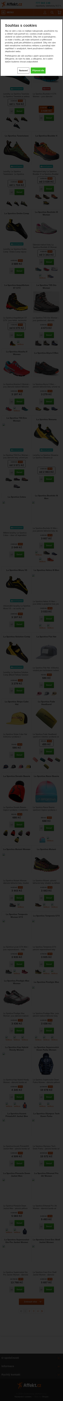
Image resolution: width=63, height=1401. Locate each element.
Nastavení (23, 70)
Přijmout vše (38, 70)
